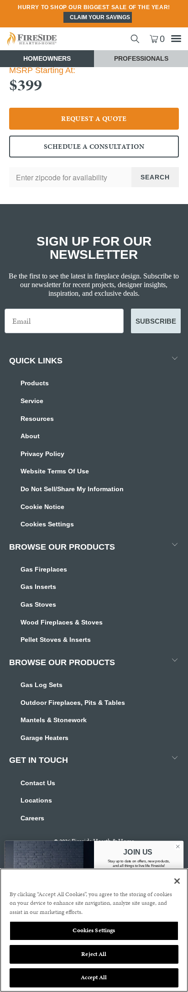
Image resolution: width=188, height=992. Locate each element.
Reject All (93, 954)
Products (35, 383)
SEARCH (155, 177)
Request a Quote (94, 118)
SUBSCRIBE (156, 321)
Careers (32, 818)
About (30, 436)
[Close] (177, 881)
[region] (94, 930)
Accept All (94, 977)
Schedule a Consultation (94, 146)
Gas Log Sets (42, 684)
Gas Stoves (38, 604)
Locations (36, 800)
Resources (37, 418)
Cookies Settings (47, 524)
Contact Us (38, 783)
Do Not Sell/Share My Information (72, 489)
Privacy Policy (42, 453)
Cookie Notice (42, 506)
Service (32, 400)
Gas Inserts (38, 586)
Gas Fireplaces (44, 569)
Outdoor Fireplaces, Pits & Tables (73, 702)
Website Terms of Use (55, 471)
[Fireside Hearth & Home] (47, 38)
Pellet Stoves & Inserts (56, 639)
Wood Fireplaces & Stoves (62, 622)
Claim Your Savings (100, 17)
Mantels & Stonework (54, 720)
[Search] (135, 39)
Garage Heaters (44, 737)
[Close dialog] (178, 846)
